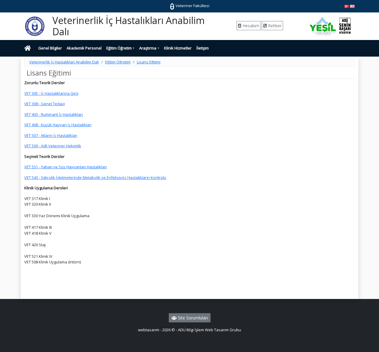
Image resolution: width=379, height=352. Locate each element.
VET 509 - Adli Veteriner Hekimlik (52, 145)
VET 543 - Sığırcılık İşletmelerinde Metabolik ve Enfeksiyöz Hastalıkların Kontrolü (95, 177)
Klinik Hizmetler (178, 48)
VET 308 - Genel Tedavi (44, 103)
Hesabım (250, 25)
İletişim (202, 48)
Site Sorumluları (192, 318)
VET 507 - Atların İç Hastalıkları (50, 135)
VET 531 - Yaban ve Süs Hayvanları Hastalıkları (65, 166)
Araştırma (147, 48)
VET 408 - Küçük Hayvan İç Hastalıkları (57, 124)
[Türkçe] (346, 6)
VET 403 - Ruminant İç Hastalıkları (53, 114)
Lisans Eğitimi (148, 62)
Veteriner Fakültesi (192, 5)
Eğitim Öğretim (119, 48)
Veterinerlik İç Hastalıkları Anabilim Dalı (64, 62)
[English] (352, 6)
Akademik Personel (84, 48)
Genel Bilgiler (50, 48)
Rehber (274, 25)
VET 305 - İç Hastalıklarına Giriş (51, 93)
